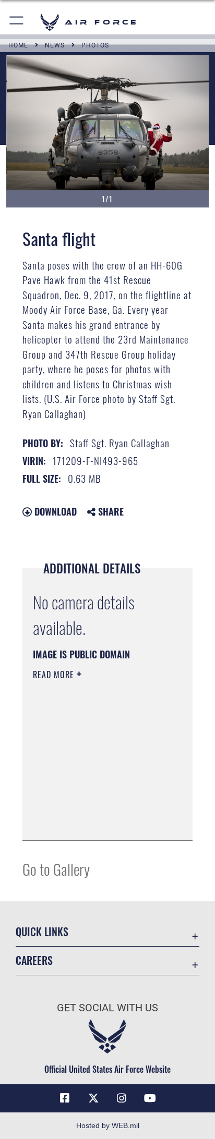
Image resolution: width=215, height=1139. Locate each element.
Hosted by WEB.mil (107, 1125)
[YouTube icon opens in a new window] (150, 1098)
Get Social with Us (107, 1008)
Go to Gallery (56, 869)
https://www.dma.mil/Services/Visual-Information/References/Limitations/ (96, 821)
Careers (34, 960)
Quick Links (42, 931)
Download (54, 511)
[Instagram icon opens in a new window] (121, 1098)
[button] (17, 22)
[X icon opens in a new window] (93, 1098)
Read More (55, 674)
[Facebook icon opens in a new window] (65, 1098)
